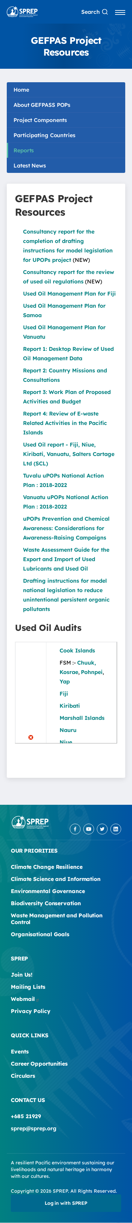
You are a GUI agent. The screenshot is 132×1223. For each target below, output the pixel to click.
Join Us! (21, 974)
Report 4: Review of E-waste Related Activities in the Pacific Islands (65, 423)
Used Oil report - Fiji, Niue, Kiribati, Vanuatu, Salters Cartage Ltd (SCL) (68, 454)
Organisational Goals (40, 934)
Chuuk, (86, 662)
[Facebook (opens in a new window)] (75, 829)
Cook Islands (77, 650)
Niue (66, 742)
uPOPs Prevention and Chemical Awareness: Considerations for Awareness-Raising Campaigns (66, 528)
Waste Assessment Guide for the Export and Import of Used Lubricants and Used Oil (66, 559)
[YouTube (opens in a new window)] (88, 829)
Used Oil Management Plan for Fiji (69, 293)
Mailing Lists (28, 986)
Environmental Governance (48, 891)
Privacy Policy (30, 1011)
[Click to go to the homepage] (22, 11)
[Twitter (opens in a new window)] (102, 829)
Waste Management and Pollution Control (57, 918)
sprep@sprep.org (34, 1128)
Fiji (64, 693)
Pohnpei (92, 672)
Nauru (68, 730)
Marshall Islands (82, 717)
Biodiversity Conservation (46, 903)
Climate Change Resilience (47, 866)
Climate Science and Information (56, 879)
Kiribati (70, 705)
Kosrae (69, 672)
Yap (65, 681)
